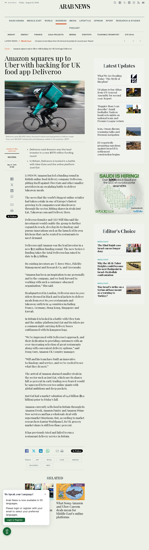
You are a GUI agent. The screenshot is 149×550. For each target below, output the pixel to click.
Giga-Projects (55, 35)
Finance (38, 35)
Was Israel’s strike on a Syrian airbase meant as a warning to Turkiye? (110, 291)
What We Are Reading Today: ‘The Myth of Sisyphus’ (109, 78)
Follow (13, 216)
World (49, 20)
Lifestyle (85, 20)
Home (7, 48)
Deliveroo (33, 465)
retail (49, 460)
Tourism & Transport (108, 35)
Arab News (12, 3)
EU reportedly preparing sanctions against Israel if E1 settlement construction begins (108, 148)
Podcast (74, 28)
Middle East (34, 20)
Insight (11, 35)
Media (72, 20)
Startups (86, 35)
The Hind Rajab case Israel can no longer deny (109, 248)
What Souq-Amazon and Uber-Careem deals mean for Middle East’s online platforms (69, 510)
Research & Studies (128, 20)
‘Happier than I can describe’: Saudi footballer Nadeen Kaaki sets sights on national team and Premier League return (110, 114)
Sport (109, 20)
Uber (48, 465)
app (37, 460)
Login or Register (15, 520)
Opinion (98, 20)
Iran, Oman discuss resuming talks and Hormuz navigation (108, 131)
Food (62, 460)
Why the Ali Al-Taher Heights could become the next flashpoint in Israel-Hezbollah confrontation (110, 269)
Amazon (75, 460)
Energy (24, 35)
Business (61, 20)
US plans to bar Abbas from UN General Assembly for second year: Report (64, 41)
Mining (72, 35)
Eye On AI (129, 35)
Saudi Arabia (16, 20)
